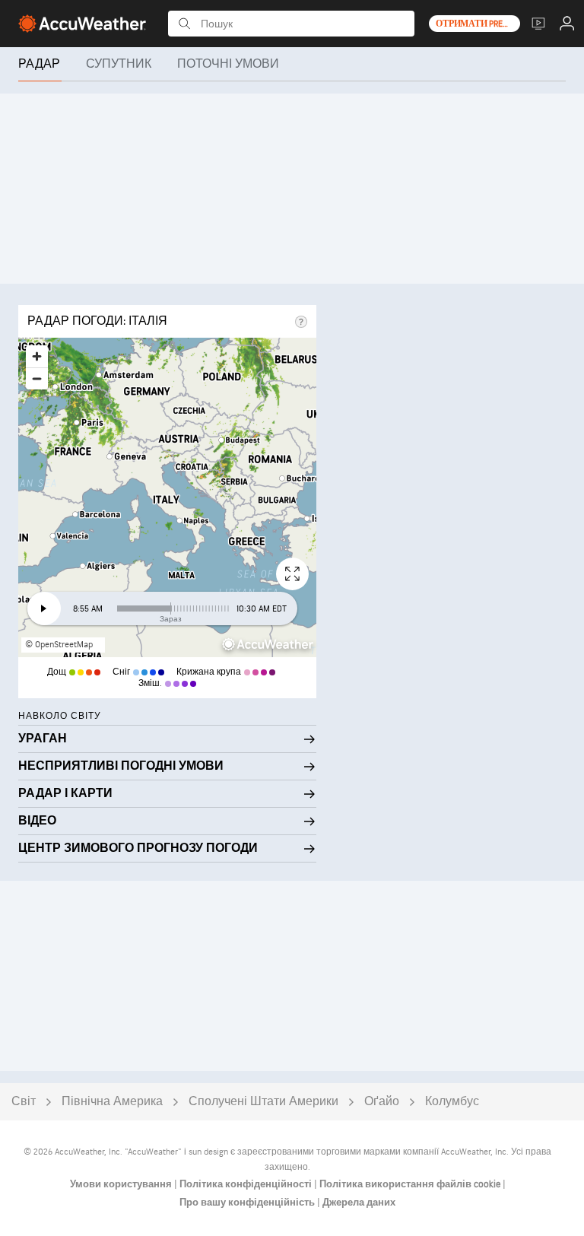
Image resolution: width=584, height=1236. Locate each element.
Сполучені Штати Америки (263, 1102)
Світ (23, 1102)
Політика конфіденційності (246, 1184)
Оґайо (381, 1102)
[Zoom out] (37, 378)
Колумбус (452, 1102)
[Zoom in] (37, 356)
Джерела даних (358, 1202)
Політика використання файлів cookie (411, 1184)
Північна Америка (112, 1102)
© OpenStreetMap (59, 644)
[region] (167, 497)
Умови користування (122, 1184)
